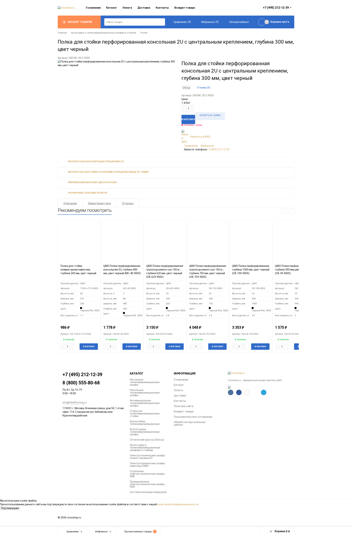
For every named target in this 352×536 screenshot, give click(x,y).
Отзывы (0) (203, 87)
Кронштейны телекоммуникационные (145, 422)
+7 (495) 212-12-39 (218, 149)
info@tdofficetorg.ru (75, 402)
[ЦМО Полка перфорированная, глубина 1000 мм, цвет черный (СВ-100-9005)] (251, 241)
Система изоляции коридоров (148, 492)
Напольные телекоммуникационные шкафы (145, 392)
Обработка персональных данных (190, 423)
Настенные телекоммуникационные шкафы (145, 382)
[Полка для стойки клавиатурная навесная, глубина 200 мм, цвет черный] (79, 241)
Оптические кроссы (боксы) (147, 439)
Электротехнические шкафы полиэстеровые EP (147, 456)
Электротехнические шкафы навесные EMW (147, 464)
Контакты (162, 7)
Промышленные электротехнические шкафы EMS (147, 484)
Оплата (127, 7)
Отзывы (128, 203)
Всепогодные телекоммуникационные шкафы (145, 432)
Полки (143, 32)
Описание (70, 203)
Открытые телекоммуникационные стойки (145, 413)
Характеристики (99, 203)
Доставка (144, 7)
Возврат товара (184, 7)
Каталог (111, 7)
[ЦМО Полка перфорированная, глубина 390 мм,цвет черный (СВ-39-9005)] (293, 241)
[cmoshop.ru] (261, 373)
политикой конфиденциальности (177, 504)
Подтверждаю (10, 508)
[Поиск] (161, 22)
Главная (62, 32)
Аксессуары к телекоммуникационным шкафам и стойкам (103, 32)
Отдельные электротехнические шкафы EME (147, 474)
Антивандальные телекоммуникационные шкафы (145, 403)
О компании (93, 7)
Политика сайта (183, 406)
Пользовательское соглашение (193, 417)
